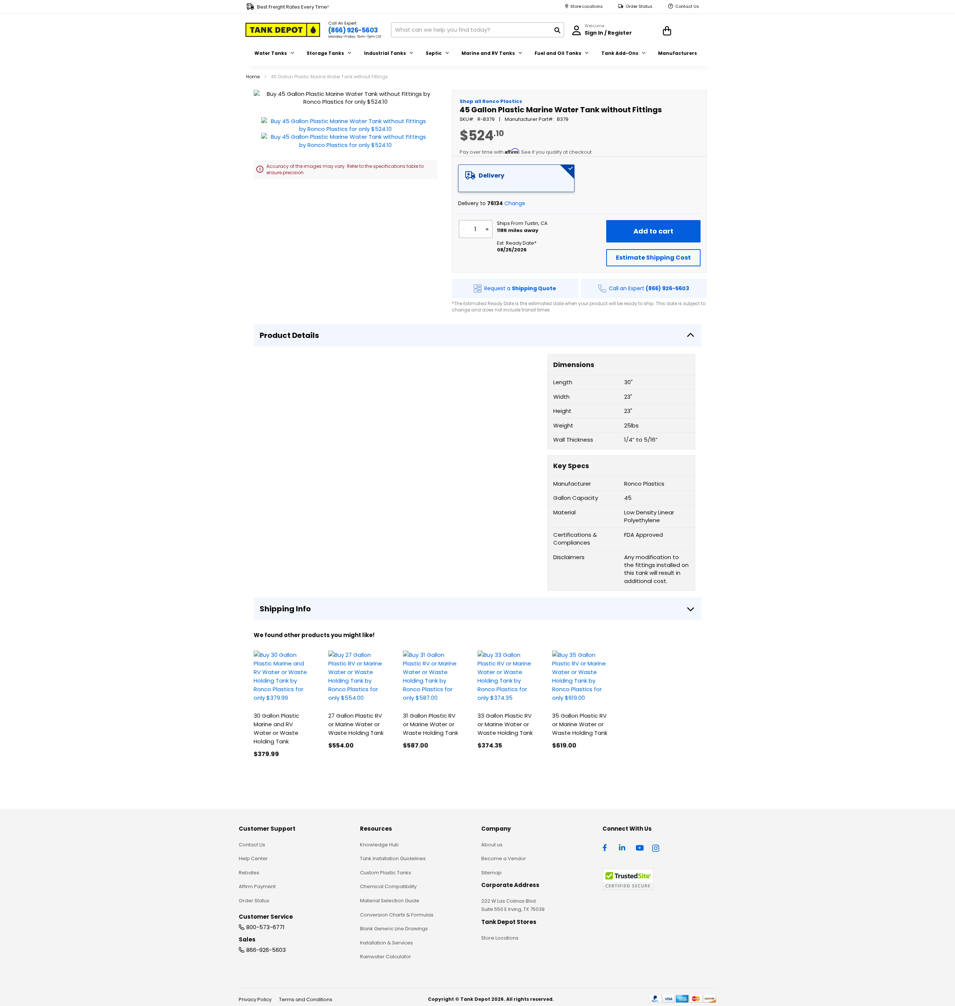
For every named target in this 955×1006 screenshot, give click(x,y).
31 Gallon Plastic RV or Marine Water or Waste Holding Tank (430, 724)
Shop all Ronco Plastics (491, 101)
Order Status (639, 6)
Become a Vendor (503, 858)
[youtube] (640, 847)
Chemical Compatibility (388, 886)
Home (253, 76)
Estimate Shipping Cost (653, 257)
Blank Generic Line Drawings (394, 928)
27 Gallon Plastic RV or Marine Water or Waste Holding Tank (355, 724)
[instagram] (656, 847)
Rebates (249, 872)
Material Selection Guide (389, 900)
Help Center (253, 858)
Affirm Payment (257, 886)
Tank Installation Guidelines (393, 858)
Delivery (491, 175)
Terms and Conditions (305, 999)
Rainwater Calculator (385, 956)
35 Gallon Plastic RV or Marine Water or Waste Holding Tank (579, 724)
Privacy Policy (255, 999)
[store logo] (282, 30)
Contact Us (687, 6)
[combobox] (477, 29)
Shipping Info (285, 609)
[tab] (516, 178)
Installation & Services (386, 942)
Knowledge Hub (379, 844)
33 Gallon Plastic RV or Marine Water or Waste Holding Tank (505, 724)
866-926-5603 (266, 950)
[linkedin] (623, 847)
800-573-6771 (265, 927)
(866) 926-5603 (353, 30)
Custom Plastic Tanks (385, 872)
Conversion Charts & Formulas (396, 914)
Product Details (289, 335)
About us (491, 844)
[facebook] (606, 847)
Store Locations (586, 6)
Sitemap (491, 872)
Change (514, 203)
